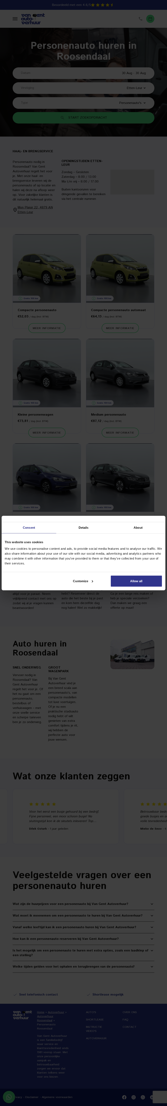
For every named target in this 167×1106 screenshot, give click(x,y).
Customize (80, 581)
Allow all (136, 581)
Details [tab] (84, 527)
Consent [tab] (29, 527)
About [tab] (138, 527)
